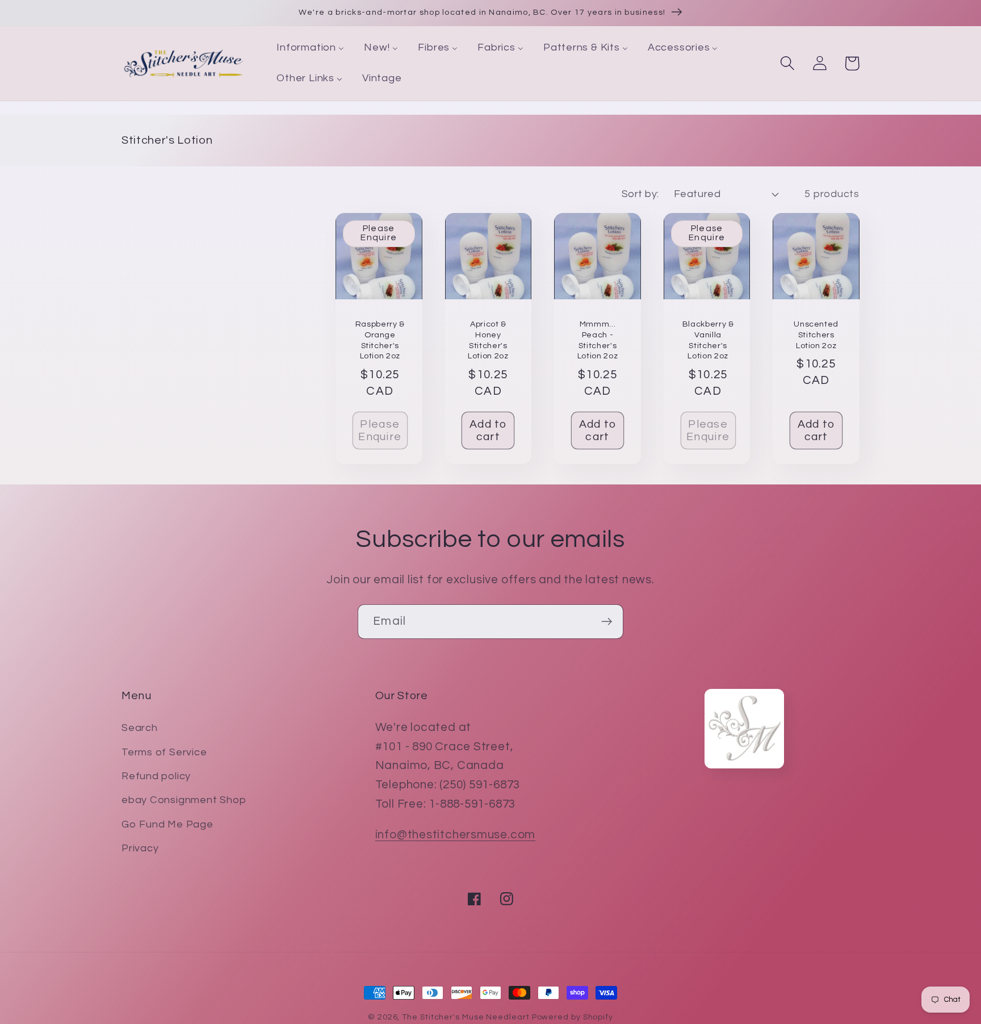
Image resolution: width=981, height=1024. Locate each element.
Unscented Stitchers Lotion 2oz (816, 334)
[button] (787, 63)
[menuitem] (310, 48)
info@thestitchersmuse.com (455, 835)
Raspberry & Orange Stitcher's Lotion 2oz (380, 340)
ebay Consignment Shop (183, 800)
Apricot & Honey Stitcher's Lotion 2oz (488, 340)
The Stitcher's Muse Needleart (465, 1017)
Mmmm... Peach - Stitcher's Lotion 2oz (597, 340)
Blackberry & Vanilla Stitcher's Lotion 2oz (708, 340)
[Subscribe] (606, 621)
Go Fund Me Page (167, 824)
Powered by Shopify (572, 1017)
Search (139, 727)
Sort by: (640, 194)
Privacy (139, 848)
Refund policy (156, 776)
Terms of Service (164, 752)
